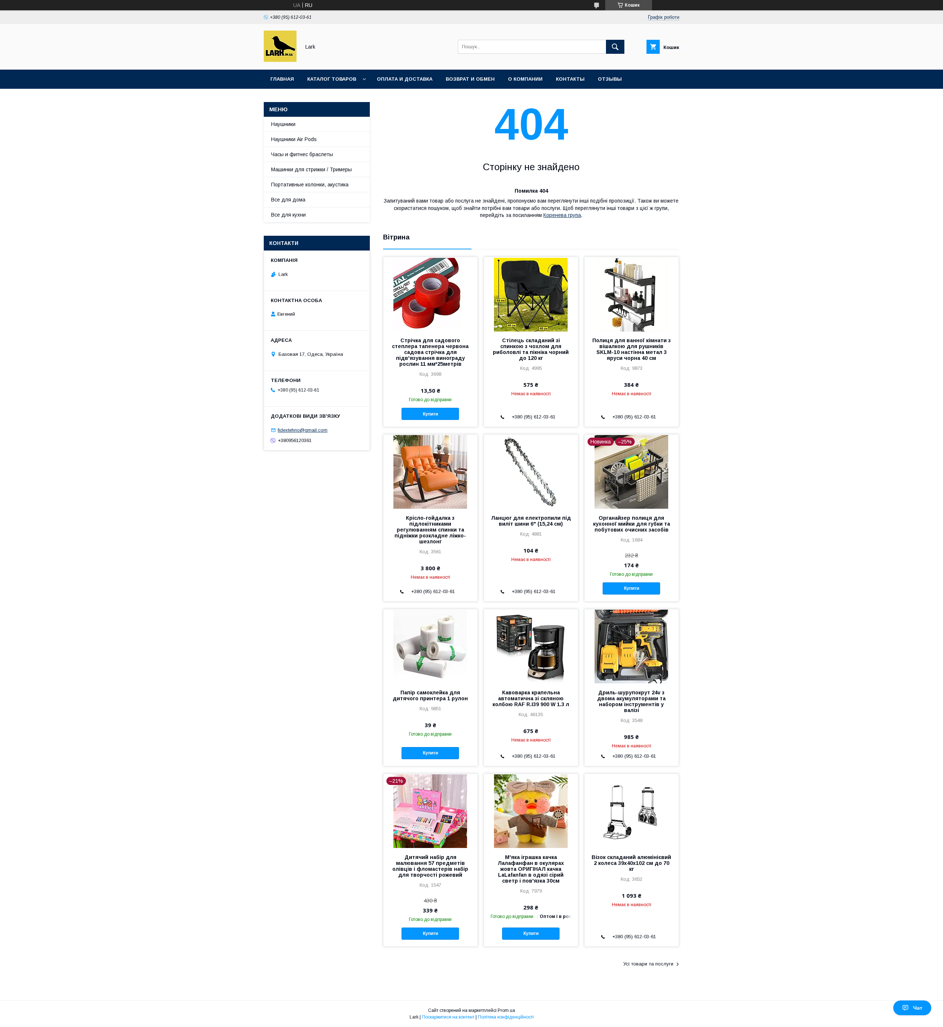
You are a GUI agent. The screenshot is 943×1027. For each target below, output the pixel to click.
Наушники (283, 124)
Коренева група (562, 215)
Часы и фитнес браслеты (302, 154)
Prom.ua (506, 1010)
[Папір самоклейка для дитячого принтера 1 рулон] (430, 646)
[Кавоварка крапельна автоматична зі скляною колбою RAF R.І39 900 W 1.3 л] (531, 646)
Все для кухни (288, 215)
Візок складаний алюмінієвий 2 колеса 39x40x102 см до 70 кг (631, 863)
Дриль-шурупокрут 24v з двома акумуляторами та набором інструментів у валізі (631, 701)
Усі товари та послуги (648, 964)
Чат (917, 1008)
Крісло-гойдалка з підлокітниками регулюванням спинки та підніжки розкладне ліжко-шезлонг (430, 529)
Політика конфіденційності (506, 1017)
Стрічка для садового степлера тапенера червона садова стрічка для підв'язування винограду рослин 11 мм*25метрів (430, 352)
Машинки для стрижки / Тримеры (311, 169)
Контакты (570, 79)
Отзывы (610, 79)
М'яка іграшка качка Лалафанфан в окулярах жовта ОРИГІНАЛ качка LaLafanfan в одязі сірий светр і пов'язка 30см (531, 869)
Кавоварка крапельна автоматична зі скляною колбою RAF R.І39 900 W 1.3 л (530, 698)
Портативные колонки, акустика (309, 184)
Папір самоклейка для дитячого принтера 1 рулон (430, 695)
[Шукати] (615, 47)
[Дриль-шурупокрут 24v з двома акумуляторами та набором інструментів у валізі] (632, 646)
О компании (525, 79)
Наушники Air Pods (294, 139)
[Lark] (280, 60)
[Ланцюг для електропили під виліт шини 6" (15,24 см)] (531, 471)
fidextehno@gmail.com (302, 430)
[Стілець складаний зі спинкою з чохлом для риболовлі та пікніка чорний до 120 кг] (531, 294)
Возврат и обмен (470, 79)
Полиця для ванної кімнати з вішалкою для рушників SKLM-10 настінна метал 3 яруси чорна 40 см (631, 349)
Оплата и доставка (404, 79)
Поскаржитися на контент (448, 1017)
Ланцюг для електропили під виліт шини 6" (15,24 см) (531, 521)
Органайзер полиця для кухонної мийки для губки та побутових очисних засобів (631, 524)
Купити (430, 414)
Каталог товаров (331, 79)
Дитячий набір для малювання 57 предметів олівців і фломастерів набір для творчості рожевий (430, 866)
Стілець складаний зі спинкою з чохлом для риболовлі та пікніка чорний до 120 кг (531, 349)
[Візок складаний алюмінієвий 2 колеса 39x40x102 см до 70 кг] (632, 811)
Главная (282, 79)
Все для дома (288, 200)
